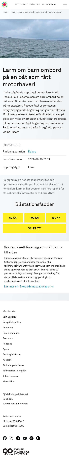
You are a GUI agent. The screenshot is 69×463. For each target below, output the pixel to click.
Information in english (14, 370)
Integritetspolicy (12, 322)
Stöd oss (34, 5)
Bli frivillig (49, 5)
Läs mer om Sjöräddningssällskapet (27, 286)
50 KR (13, 217)
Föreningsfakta (11, 333)
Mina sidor (8, 381)
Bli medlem (21, 5)
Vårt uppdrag (10, 316)
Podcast (7, 343)
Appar (6, 349)
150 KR (56, 217)
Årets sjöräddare (12, 354)
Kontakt (7, 359)
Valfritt (34, 228)
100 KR (34, 217)
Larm (5, 12)
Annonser (8, 327)
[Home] (4, 4)
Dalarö (32, 151)
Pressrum (8, 338)
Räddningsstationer (13, 365)
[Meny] (65, 5)
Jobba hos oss (10, 376)
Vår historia (9, 311)
